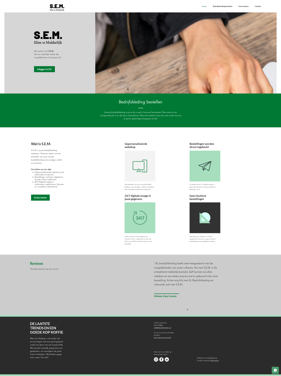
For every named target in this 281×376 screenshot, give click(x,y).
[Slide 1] (187, 309)
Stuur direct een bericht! (162, 338)
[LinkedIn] (167, 359)
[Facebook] (161, 359)
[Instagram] (156, 359)
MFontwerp (215, 360)
